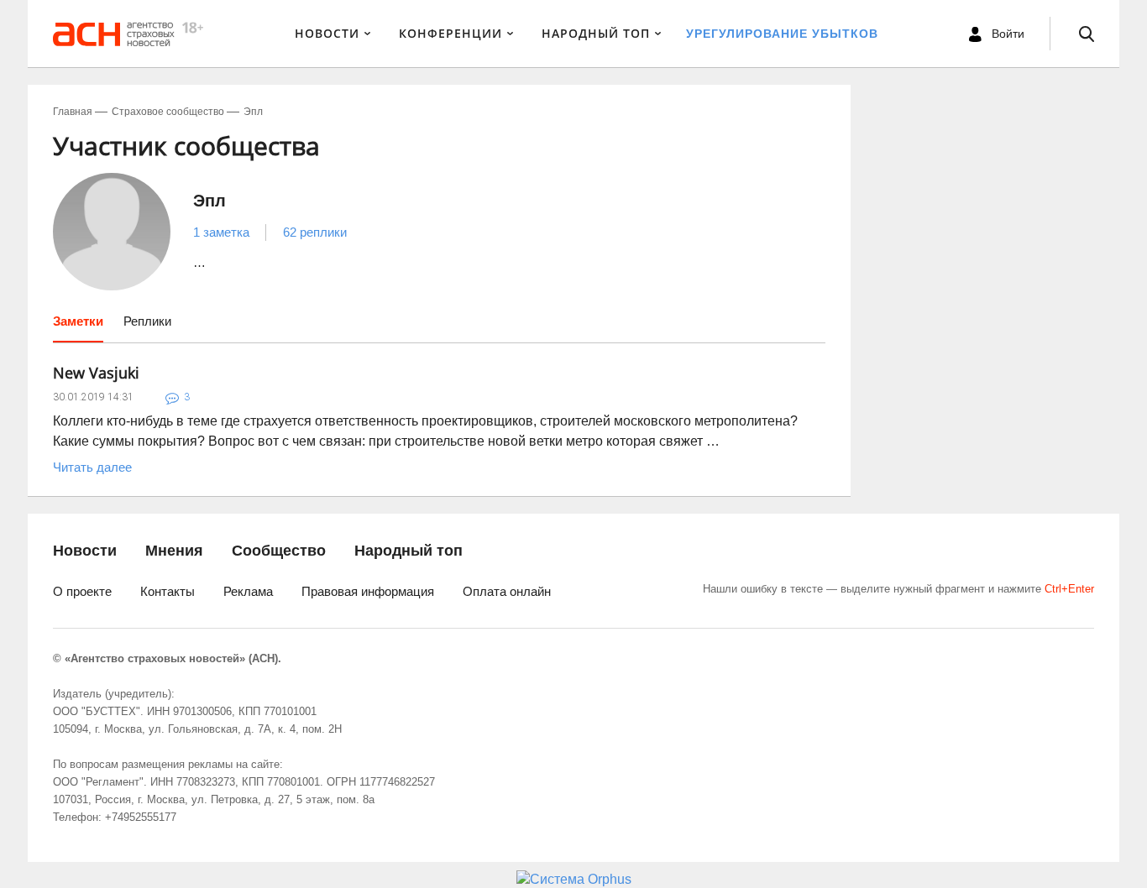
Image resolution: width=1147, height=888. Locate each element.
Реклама (248, 591)
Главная (72, 112)
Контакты (167, 591)
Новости (327, 33)
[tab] (78, 327)
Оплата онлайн (507, 591)
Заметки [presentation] (78, 321)
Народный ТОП (596, 33)
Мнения (174, 550)
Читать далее (92, 467)
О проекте (82, 591)
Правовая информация (367, 591)
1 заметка (221, 232)
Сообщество (279, 550)
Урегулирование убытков (782, 33)
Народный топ (408, 550)
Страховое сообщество (168, 112)
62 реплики (315, 232)
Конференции (450, 33)
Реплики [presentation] (147, 321)
